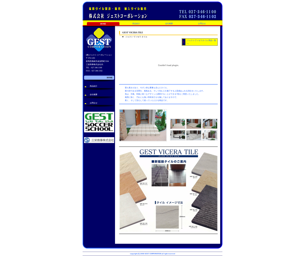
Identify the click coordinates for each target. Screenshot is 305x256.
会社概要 (169, 23)
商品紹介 (136, 23)
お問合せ (202, 23)
